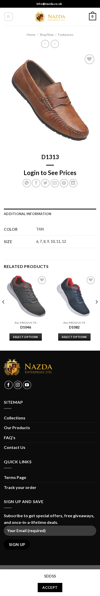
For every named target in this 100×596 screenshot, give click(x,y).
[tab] (50, 214)
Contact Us (14, 447)
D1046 (25, 327)
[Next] (96, 312)
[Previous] (3, 312)
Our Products (17, 427)
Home (31, 35)
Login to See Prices (50, 172)
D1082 (74, 327)
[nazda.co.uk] (50, 16)
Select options (25, 337)
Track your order (20, 487)
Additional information (28, 214)
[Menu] (8, 17)
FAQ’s (9, 437)
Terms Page (15, 477)
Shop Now (47, 35)
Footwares (65, 35)
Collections (14, 417)
